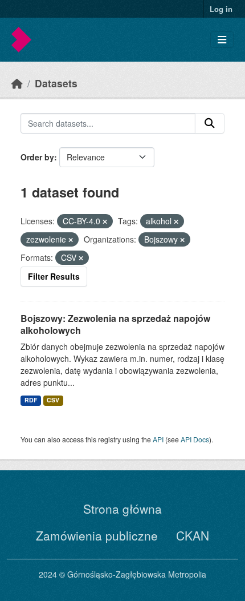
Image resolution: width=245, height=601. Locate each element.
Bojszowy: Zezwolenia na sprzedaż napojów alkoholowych (115, 324)
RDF (30, 400)
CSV (53, 400)
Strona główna (122, 508)
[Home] (17, 83)
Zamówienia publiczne (97, 535)
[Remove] (105, 221)
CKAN (192, 535)
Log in (221, 8)
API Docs (195, 439)
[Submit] (209, 123)
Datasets (56, 83)
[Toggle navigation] (222, 39)
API (158, 439)
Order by (37, 157)
